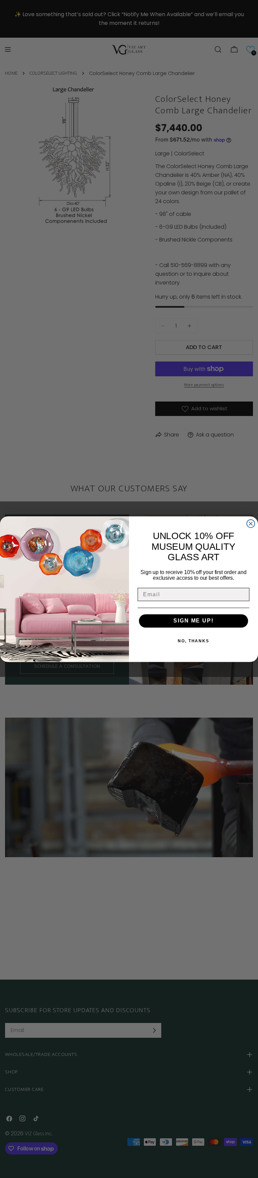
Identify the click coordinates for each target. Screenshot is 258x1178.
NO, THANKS (193, 641)
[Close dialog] (251, 524)
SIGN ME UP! (193, 621)
